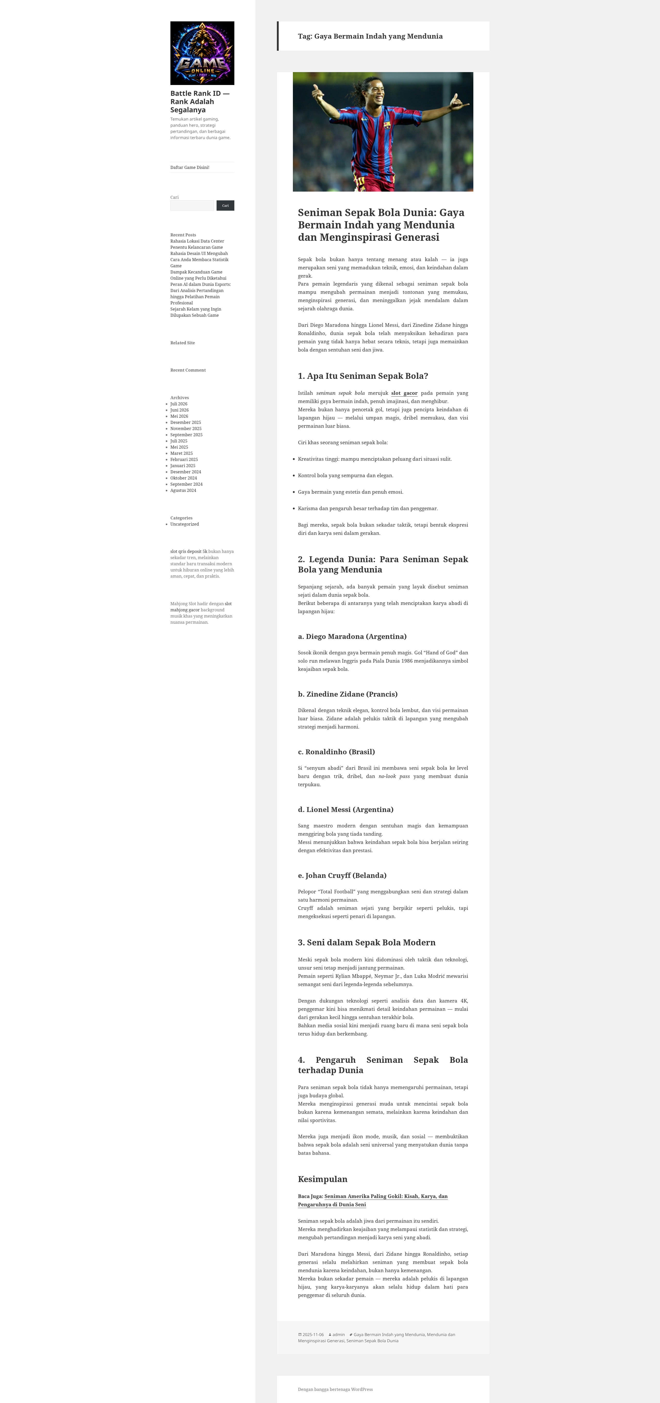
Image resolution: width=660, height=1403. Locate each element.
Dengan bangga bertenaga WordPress (335, 1389)
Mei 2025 (179, 447)
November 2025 (186, 428)
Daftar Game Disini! (189, 167)
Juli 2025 (178, 441)
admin (339, 1334)
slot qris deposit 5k (188, 551)
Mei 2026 (179, 416)
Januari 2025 (182, 465)
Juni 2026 (179, 410)
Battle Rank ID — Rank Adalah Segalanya (200, 101)
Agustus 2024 (183, 490)
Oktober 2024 (183, 478)
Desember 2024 (185, 472)
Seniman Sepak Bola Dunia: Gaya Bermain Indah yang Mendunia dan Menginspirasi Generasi (381, 224)
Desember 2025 (185, 422)
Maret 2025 (181, 453)
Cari (174, 197)
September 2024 (186, 484)
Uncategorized (184, 524)
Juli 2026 (178, 404)
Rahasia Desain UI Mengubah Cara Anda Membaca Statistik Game (199, 260)
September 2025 (186, 435)
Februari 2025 (184, 459)
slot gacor (404, 393)
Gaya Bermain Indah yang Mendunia (389, 1334)
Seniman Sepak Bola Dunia (372, 1341)
